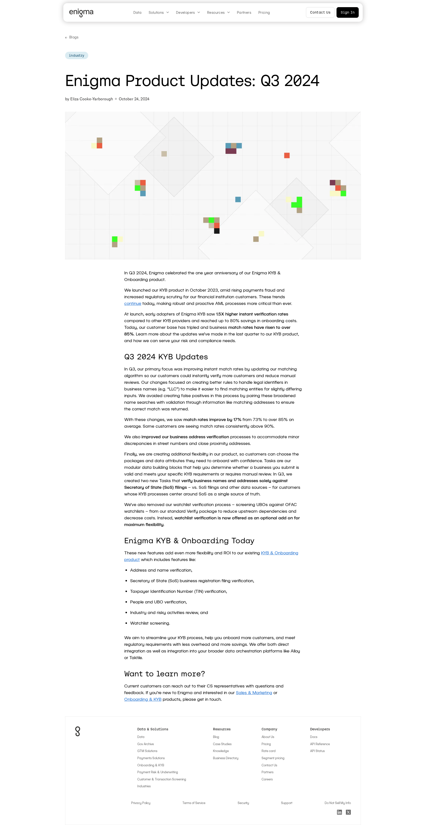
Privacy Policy (140, 803)
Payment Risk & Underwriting (157, 772)
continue (132, 303)
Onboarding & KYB (142, 699)
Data (137, 12)
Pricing (264, 12)
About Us (268, 737)
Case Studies (222, 744)
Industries (144, 786)
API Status (317, 751)
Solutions (156, 12)
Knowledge (221, 751)
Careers (267, 779)
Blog (216, 737)
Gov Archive (145, 744)
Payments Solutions (151, 758)
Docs (313, 737)
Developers (185, 12)
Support (286, 803)
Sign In (348, 12)
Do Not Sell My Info (338, 803)
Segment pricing (273, 758)
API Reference (320, 744)
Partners (244, 12)
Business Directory (225, 758)
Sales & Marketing (254, 692)
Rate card (269, 751)
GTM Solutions (147, 751)
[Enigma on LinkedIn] (339, 812)
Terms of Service (193, 803)
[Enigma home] (82, 13)
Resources (216, 12)
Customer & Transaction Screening (161, 779)
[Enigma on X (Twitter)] (348, 812)
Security (243, 803)
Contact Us (320, 12)
